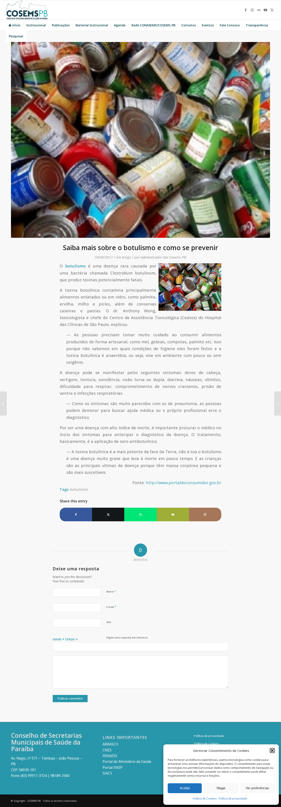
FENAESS (110, 755)
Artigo (126, 257)
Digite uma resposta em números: (127, 637)
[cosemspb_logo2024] (27, 10)
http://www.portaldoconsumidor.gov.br (183, 482)
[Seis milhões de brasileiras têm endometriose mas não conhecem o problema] (277, 403)
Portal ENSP (112, 767)
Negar (221, 788)
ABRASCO (110, 744)
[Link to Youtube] (265, 10)
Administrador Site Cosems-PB (163, 257)
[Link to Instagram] (252, 10)
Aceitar (185, 788)
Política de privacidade (233, 798)
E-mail (111, 607)
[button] (272, 750)
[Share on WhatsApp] (140, 514)
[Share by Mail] (173, 514)
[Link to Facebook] (245, 10)
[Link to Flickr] (259, 10)
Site (108, 622)
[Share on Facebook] (76, 514)
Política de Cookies (204, 798)
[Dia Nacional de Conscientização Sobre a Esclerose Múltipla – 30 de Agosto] (3, 403)
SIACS (107, 773)
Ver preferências (257, 788)
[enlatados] (140, 140)
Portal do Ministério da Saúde (127, 761)
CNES (107, 750)
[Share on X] (108, 514)
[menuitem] (14, 25)
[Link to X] (272, 10)
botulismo (79, 489)
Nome (111, 591)
